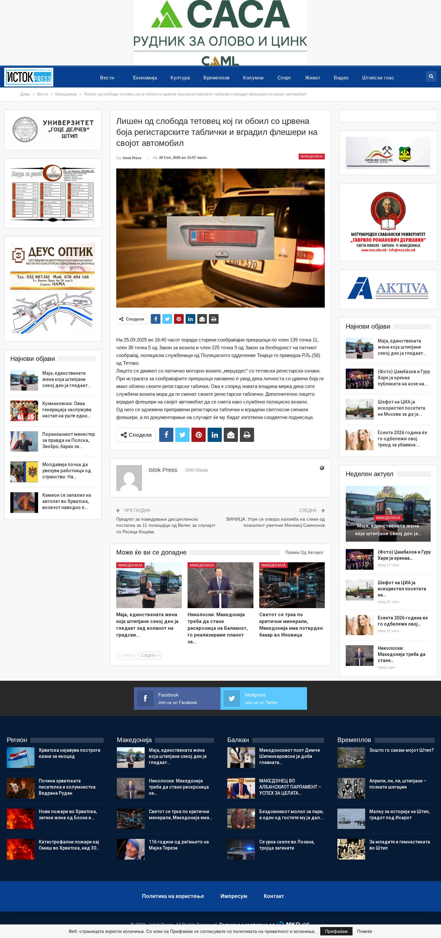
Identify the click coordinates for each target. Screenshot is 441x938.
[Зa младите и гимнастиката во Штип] (351, 849)
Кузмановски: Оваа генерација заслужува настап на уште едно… (66, 409)
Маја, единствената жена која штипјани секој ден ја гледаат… (402, 347)
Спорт (284, 77)
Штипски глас (378, 77)
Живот (312, 77)
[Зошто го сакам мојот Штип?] (351, 757)
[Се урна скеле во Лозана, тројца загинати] (241, 849)
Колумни (253, 77)
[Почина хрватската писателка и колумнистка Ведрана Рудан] (21, 788)
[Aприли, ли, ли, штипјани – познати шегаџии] (351, 788)
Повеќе (364, 931)
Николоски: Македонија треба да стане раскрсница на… (179, 787)
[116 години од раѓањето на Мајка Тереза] (131, 849)
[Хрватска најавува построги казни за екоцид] (21, 757)
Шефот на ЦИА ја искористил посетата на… (402, 588)
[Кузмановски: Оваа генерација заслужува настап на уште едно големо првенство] (24, 411)
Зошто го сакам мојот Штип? (401, 750)
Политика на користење (173, 896)
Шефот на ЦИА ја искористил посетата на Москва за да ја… (401, 408)
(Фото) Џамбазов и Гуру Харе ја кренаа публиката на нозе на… (404, 377)
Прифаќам (336, 931)
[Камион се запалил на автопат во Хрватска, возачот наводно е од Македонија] (24, 502)
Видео (341, 77)
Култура (180, 77)
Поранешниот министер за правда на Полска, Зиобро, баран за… (68, 440)
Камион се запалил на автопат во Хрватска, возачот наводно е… (66, 501)
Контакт (274, 896)
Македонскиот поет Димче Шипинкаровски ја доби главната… (289, 756)
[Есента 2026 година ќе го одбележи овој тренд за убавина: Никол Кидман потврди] (360, 440)
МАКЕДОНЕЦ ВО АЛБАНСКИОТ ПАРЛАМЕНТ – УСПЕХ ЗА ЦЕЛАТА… (290, 787)
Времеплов (216, 77)
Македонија (312, 156)
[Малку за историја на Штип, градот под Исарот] (351, 819)
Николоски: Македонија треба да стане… (402, 654)
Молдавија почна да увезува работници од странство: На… (66, 470)
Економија (145, 77)
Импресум (234, 896)
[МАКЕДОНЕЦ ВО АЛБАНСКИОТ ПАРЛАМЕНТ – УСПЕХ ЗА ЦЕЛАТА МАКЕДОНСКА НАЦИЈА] (241, 788)
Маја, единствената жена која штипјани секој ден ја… (388, 529)
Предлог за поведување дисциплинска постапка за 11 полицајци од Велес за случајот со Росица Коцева (165, 525)
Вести (107, 77)
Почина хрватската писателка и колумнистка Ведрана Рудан (67, 787)
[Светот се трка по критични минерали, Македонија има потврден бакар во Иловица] (292, 585)
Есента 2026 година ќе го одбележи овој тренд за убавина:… (402, 438)
